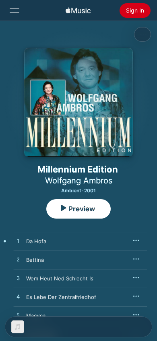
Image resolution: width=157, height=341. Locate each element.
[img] (78, 10)
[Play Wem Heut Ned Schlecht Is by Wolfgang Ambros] (18, 278)
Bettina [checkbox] (35, 260)
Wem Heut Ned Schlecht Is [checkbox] (59, 278)
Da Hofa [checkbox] (36, 241)
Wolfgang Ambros (78, 180)
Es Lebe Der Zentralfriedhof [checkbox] (61, 297)
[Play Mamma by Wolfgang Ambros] (18, 315)
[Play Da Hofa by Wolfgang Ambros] (18, 241)
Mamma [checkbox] (35, 315)
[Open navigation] (14, 10)
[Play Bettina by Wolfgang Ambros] (18, 259)
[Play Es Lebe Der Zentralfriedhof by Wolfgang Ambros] (18, 297)
